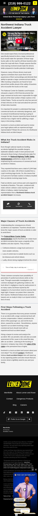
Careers (23, 405)
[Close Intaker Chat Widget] (35, 469)
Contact (9, 399)
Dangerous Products (25, 399)
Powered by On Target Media (11, 499)
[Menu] (4, 3)
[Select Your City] (35, 3)
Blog (14, 405)
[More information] (29, 419)
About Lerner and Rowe (25, 393)
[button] (8, 205)
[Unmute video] (25, 490)
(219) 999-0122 (19, 3)
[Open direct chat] (32, 469)
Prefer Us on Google (18, 419)
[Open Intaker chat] (16, 515)
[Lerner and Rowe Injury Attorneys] (19, 384)
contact (21, 353)
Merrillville (8, 393)
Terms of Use (7, 496)
